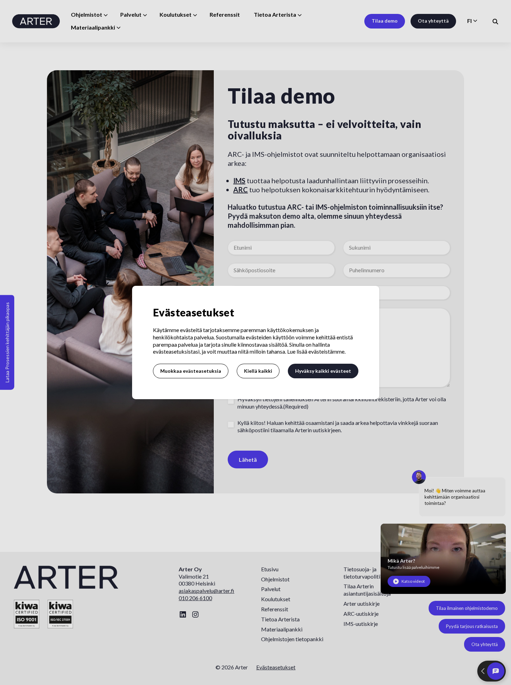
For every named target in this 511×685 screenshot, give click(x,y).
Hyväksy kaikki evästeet (323, 371)
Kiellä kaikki (258, 371)
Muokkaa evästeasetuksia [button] (190, 371)
